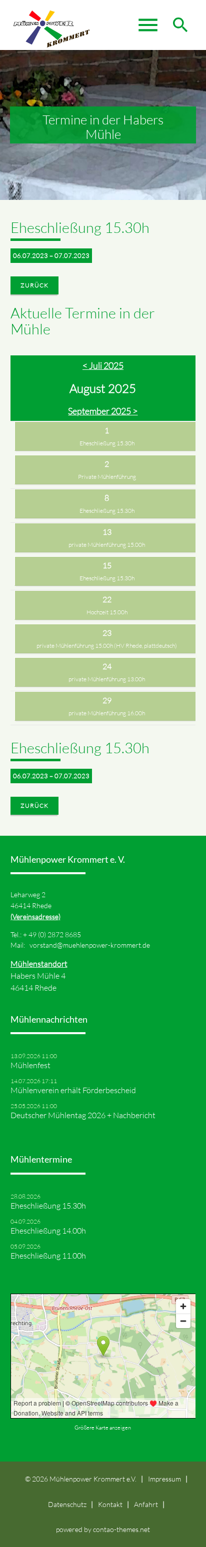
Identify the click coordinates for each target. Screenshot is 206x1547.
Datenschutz (67, 1504)
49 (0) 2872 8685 (54, 934)
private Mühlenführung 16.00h (106, 713)
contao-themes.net (121, 1529)
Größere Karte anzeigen (102, 1427)
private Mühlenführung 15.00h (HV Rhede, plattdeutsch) (106, 645)
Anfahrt (146, 1504)
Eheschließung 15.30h (107, 443)
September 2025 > (103, 410)
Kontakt (110, 1504)
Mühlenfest (30, 1065)
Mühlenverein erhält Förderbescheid (73, 1090)
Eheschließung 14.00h (48, 1231)
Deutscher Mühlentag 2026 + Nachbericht (83, 1115)
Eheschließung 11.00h (48, 1256)
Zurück (34, 285)
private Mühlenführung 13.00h (106, 679)
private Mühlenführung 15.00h (106, 544)
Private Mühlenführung (107, 476)
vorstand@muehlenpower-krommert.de (90, 945)
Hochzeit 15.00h (107, 612)
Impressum (164, 1479)
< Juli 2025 (103, 365)
